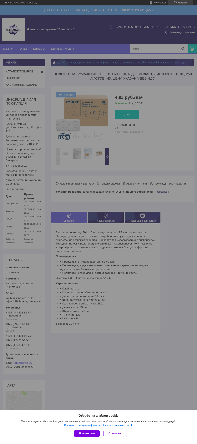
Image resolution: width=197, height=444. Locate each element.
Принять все (87, 433)
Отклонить (115, 433)
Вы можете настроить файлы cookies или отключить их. (97, 425)
